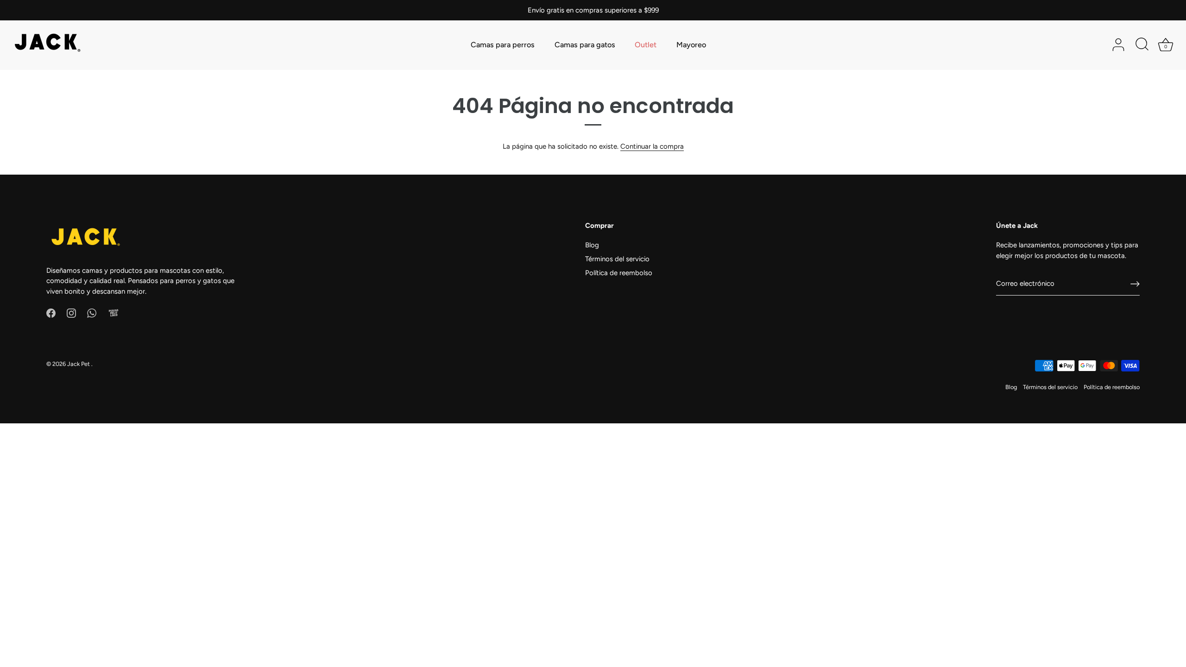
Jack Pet (79, 363)
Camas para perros (503, 44)
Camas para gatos (585, 44)
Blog (592, 245)
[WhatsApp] (91, 312)
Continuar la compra (652, 146)
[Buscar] (1142, 45)
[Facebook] (51, 312)
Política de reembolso (618, 273)
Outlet (645, 44)
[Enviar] (1135, 284)
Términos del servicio (617, 259)
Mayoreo (691, 44)
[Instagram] (71, 312)
